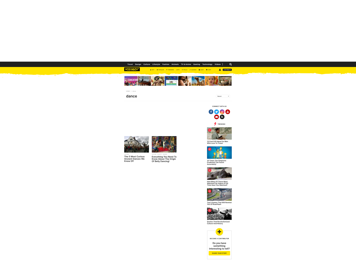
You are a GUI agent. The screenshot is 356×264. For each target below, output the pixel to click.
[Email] (216, 117)
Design (138, 64)
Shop (202, 69)
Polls (185, 69)
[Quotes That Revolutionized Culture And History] (219, 214)
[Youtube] (227, 111)
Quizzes (193, 69)
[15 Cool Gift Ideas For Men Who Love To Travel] (219, 133)
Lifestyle (156, 64)
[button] (222, 64)
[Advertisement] (178, 30)
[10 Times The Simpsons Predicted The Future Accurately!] (219, 152)
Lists (177, 69)
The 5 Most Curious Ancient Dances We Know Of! (134, 158)
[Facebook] (211, 111)
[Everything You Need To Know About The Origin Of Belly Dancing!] (164, 144)
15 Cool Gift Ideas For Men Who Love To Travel (217, 142)
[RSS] (222, 117)
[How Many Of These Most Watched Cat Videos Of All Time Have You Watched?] (219, 173)
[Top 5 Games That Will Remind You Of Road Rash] (219, 194)
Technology (207, 64)
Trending (171, 69)
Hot (153, 69)
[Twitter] (216, 111)
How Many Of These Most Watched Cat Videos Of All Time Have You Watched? (217, 183)
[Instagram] (222, 111)
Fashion (165, 64)
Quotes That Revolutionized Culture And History (218, 222)
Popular (161, 69)
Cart (209, 69)
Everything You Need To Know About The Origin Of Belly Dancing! (164, 159)
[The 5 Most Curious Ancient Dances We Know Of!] (136, 144)
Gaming (196, 64)
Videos (218, 64)
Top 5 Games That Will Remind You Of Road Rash (219, 203)
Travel (130, 64)
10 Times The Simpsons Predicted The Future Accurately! (216, 162)
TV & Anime (186, 64)
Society (159, 154)
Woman (165, 154)
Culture (147, 64)
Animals (175, 64)
